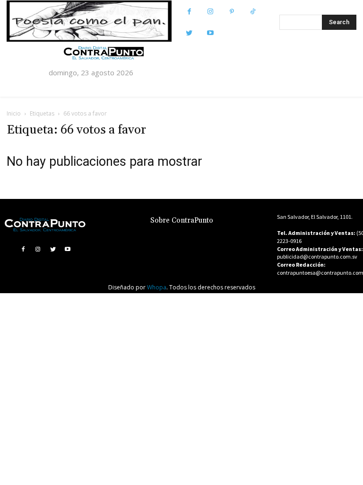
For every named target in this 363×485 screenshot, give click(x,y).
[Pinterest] (232, 11)
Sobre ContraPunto (181, 220)
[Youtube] (210, 33)
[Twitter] (189, 33)
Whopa (156, 287)
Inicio (14, 113)
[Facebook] (189, 11)
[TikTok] (253, 11)
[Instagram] (210, 11)
